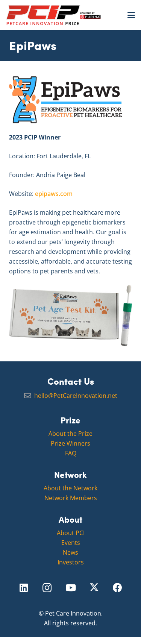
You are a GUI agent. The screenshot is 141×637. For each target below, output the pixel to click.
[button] (131, 15)
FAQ (70, 453)
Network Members (70, 498)
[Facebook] (117, 588)
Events (70, 542)
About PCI (71, 533)
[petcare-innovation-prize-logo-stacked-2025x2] (53, 15)
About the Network (70, 488)
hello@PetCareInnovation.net (75, 395)
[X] (94, 588)
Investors (71, 562)
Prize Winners (70, 443)
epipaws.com (54, 194)
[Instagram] (47, 588)
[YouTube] (70, 588)
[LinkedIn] (23, 588)
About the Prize (70, 433)
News (70, 552)
